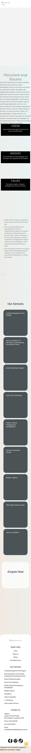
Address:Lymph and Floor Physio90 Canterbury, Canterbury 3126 (14, 716)
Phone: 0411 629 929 (10, 721)
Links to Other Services (11, 703)
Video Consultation (10, 697)
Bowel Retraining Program (12, 679)
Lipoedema (7, 694)
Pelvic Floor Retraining (11, 682)
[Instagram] (15, 741)
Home (15, 651)
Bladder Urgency (9, 691)
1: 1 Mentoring (8, 700)
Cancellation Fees (15, 660)
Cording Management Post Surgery (15, 670)
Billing (15, 657)
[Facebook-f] (10, 741)
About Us (15, 654)
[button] (26, 744)
